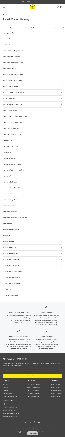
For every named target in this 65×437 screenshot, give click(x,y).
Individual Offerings (33, 396)
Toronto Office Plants (33, 387)
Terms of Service (47, 432)
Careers (5, 390)
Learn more (41, 1)
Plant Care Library (56, 387)
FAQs (4, 404)
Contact (5, 387)
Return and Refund (9, 410)
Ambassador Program (10, 396)
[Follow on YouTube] (39, 422)
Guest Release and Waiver (11, 413)
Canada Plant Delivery (34, 384)
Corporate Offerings (33, 393)
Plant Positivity (55, 396)
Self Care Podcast (56, 393)
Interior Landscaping (33, 390)
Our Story (6, 384)
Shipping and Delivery (10, 407)
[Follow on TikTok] (26, 422)
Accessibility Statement (10, 416)
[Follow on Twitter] (30, 422)
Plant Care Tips (55, 384)
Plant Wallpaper (56, 390)
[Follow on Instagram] (35, 422)
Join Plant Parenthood (32, 376)
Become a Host (7, 393)
